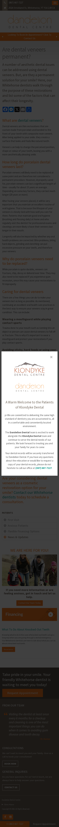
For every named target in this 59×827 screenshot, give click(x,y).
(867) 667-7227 (43, 468)
